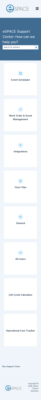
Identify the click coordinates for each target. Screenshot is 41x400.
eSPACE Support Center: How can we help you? (19, 36)
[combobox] (18, 47)
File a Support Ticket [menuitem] (11, 366)
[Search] (36, 47)
